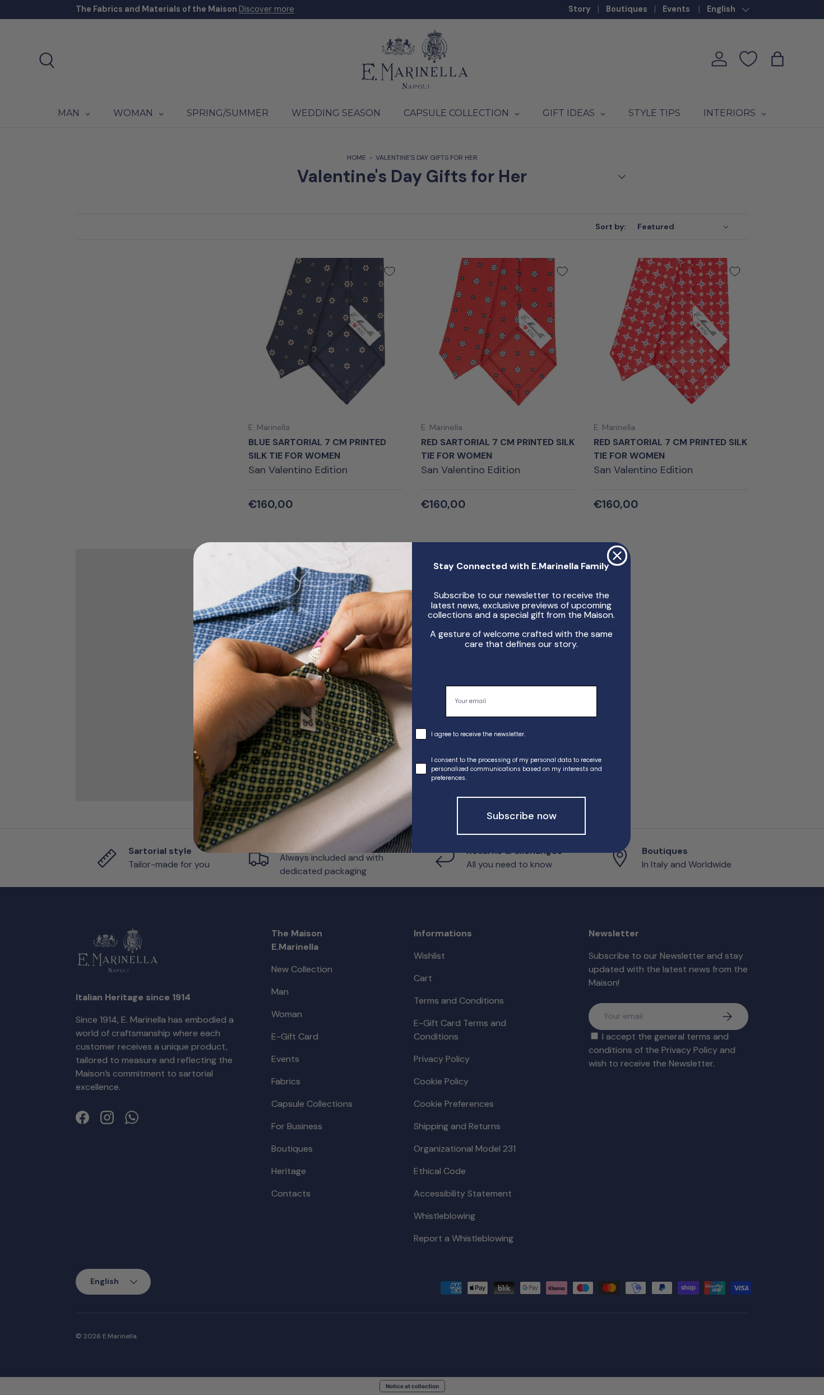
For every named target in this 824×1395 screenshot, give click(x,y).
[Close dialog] (617, 556)
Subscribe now (522, 816)
